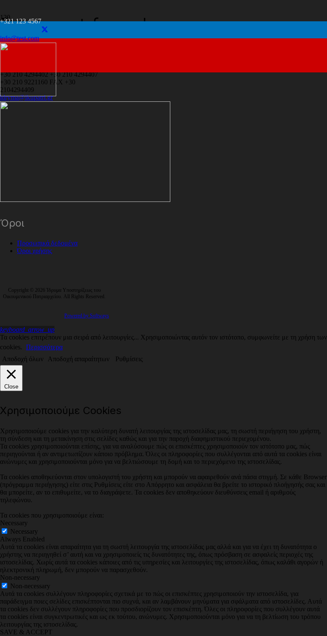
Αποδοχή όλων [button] (22, 359)
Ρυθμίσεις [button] (129, 359)
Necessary (24, 531)
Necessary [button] (14, 523)
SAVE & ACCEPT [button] (26, 632)
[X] (44, 29)
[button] (27, 329)
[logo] (28, 94)
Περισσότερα (44, 347)
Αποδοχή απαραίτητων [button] (78, 359)
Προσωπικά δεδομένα (47, 243)
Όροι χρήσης (34, 250)
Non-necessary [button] (20, 577)
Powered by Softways (86, 316)
